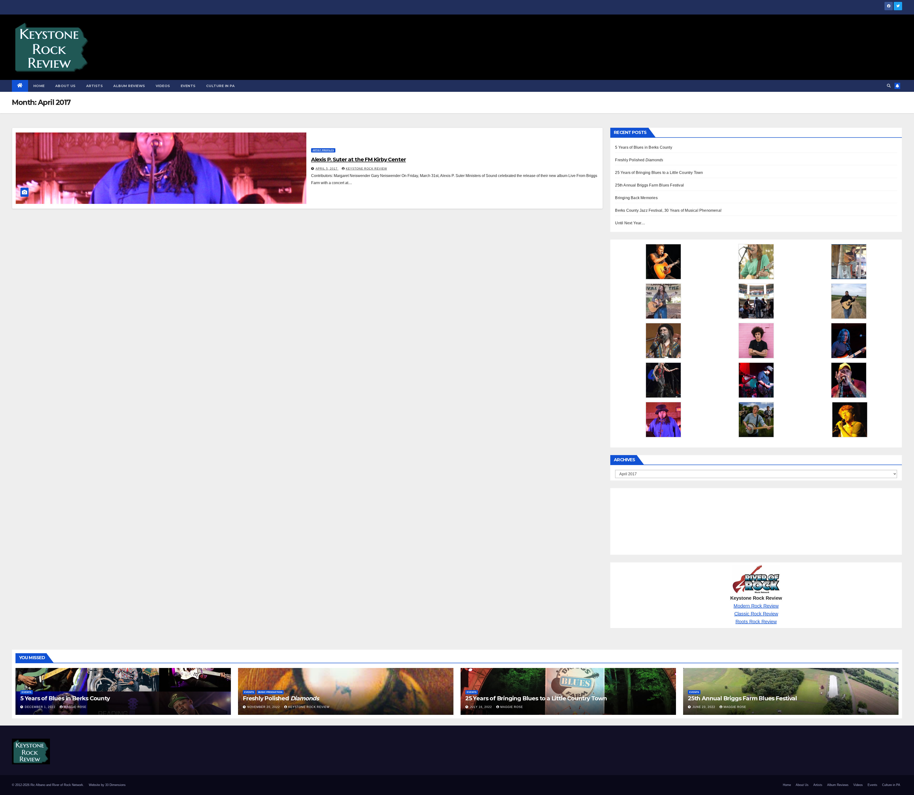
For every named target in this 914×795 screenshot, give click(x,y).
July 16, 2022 (481, 707)
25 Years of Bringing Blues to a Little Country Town (659, 173)
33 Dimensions (115, 785)
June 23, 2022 (704, 707)
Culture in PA (220, 86)
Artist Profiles (323, 150)
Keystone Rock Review (366, 168)
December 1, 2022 (40, 707)
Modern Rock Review (756, 606)
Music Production (270, 692)
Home (39, 86)
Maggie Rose (75, 707)
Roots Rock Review (756, 621)
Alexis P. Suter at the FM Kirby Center (358, 159)
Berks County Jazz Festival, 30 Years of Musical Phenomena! (668, 210)
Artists (94, 86)
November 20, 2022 (264, 707)
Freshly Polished (639, 160)
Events (188, 86)
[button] (889, 86)
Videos (163, 86)
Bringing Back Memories (636, 198)
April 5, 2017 (327, 168)
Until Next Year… (630, 223)
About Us (65, 86)
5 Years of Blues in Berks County (643, 147)
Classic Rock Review (756, 613)
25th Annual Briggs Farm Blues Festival (649, 185)
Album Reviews (129, 86)
